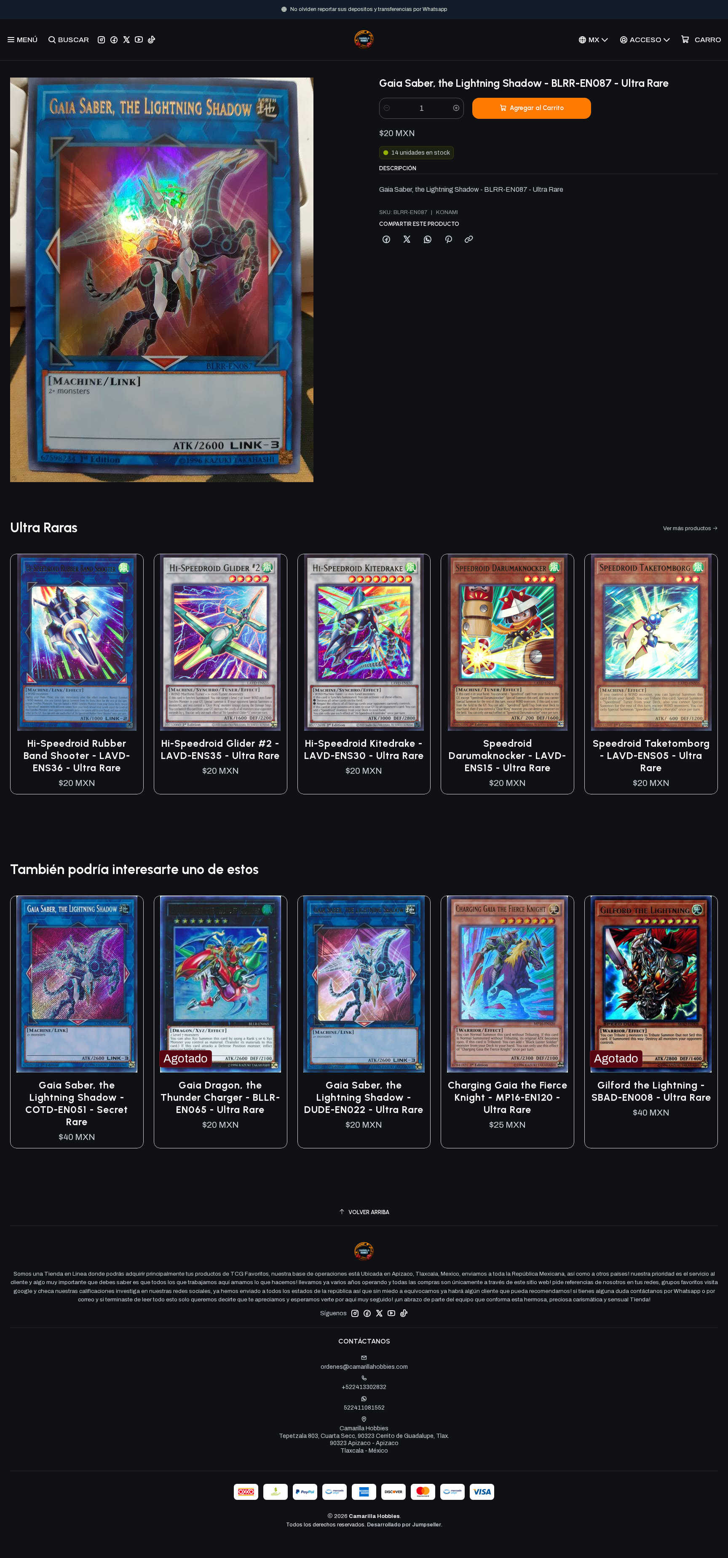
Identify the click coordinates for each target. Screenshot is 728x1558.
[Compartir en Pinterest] (448, 239)
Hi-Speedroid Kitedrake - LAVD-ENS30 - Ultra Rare (364, 749)
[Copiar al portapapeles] (469, 239)
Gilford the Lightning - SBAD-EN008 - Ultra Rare (651, 1091)
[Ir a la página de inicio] (364, 39)
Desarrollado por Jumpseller (404, 1525)
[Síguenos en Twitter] (126, 39)
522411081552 (364, 1408)
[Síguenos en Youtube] (138, 39)
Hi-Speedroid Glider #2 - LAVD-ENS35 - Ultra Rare (220, 749)
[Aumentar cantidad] (456, 108)
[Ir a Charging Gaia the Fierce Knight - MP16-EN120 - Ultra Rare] (507, 984)
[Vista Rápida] (128, 642)
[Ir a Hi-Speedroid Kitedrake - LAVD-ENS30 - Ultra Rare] (364, 642)
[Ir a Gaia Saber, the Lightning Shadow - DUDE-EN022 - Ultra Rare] (364, 984)
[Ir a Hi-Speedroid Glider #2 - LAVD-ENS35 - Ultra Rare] (220, 642)
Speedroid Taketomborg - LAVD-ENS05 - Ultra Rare (651, 755)
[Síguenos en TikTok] (151, 39)
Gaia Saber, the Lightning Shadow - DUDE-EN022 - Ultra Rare (363, 1097)
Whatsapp (392, 9)
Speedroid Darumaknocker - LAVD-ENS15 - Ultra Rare (507, 755)
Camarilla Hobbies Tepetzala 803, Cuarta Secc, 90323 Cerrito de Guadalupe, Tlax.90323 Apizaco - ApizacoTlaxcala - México (364, 1439)
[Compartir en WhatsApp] (427, 239)
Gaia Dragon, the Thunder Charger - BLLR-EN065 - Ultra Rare (220, 1097)
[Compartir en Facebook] (386, 239)
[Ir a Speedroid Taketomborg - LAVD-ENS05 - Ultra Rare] (651, 642)
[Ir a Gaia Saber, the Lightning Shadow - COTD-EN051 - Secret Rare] (77, 984)
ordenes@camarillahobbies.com (364, 1367)
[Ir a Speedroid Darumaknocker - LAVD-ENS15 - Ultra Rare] (507, 642)
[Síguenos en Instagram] (101, 39)
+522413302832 (364, 1387)
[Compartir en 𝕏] (407, 239)
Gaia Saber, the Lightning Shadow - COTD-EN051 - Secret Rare (76, 1103)
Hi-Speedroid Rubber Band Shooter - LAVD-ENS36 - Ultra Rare (77, 755)
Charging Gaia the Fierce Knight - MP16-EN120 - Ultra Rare (507, 1097)
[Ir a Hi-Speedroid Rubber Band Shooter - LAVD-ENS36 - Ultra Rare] (77, 642)
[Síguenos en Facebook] (114, 39)
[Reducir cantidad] (387, 108)
